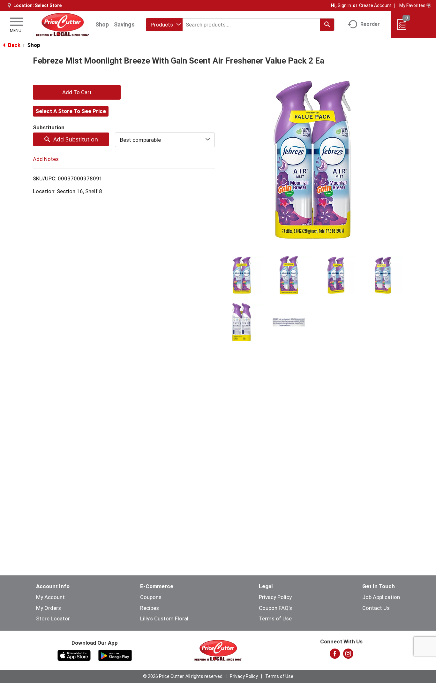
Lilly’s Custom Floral (164, 618)
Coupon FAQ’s (275, 608)
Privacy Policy (275, 597)
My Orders (48, 608)
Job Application (381, 597)
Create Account (375, 5)
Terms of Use (275, 618)
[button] (241, 275)
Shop (102, 24)
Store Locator (53, 618)
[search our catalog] (327, 25)
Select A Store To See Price (70, 111)
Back (13, 45)
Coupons (151, 597)
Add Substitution (75, 139)
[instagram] (348, 655)
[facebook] (335, 655)
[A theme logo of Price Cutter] (62, 24)
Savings (124, 24)
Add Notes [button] (46, 159)
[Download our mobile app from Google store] (115, 655)
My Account (50, 597)
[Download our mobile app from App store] (74, 655)
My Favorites (412, 5)
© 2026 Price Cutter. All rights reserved (182, 676)
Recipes (149, 608)
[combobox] (164, 24)
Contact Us (376, 608)
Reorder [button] (370, 24)
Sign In (344, 5)
